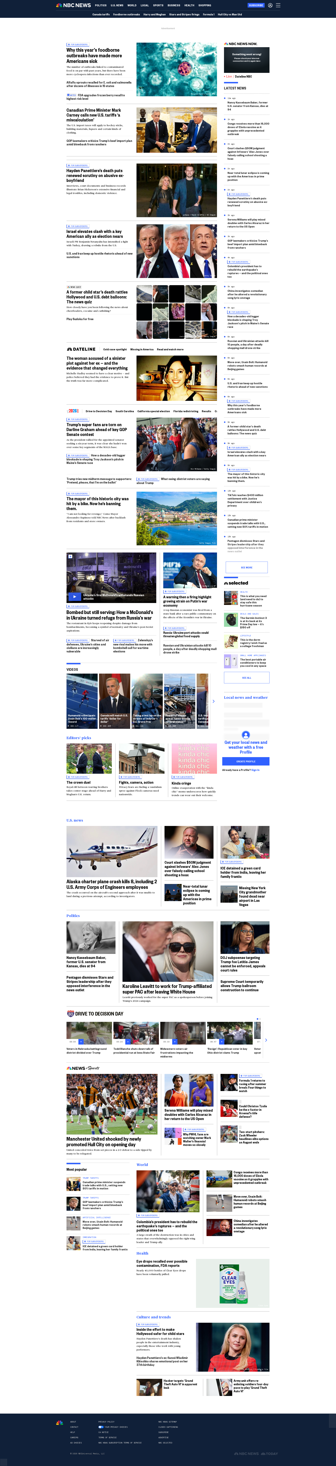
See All (246, 677)
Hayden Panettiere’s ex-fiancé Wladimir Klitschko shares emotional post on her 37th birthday (162, 1361)
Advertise (163, 1437)
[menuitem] (101, 5)
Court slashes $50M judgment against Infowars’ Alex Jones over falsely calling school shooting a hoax (248, 153)
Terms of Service (107, 1437)
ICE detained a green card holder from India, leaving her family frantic (243, 872)
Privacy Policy (106, 1422)
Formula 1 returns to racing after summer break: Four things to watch (252, 1085)
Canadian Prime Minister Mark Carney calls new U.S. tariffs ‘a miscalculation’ (93, 114)
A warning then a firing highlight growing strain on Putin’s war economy (187, 601)
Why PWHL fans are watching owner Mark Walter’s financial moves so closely (197, 1139)
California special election (153, 411)
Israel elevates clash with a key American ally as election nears (94, 233)
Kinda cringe (181, 783)
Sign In (255, 769)
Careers (74, 1437)
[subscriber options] (270, 5)
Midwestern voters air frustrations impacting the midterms (176, 1052)
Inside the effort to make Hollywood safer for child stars (160, 1331)
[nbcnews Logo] (59, 1423)
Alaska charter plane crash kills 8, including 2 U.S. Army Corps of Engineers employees (111, 884)
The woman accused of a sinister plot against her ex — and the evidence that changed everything (97, 363)
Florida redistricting (185, 411)
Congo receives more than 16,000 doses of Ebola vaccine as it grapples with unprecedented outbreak (248, 129)
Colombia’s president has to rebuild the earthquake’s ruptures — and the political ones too (247, 271)
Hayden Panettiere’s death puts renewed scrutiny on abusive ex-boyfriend (95, 175)
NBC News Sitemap (167, 1422)
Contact (74, 1427)
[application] (176, 130)
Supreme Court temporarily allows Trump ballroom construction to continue (241, 985)
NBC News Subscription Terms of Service (120, 1443)
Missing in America (141, 349)
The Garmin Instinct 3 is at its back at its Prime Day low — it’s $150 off (253, 622)
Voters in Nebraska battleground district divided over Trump (86, 1050)
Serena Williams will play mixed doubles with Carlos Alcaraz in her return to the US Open (248, 223)
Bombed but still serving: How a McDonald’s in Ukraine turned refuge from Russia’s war (109, 615)
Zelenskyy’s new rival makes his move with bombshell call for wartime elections (133, 645)
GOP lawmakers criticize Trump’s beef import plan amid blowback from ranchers (99, 142)
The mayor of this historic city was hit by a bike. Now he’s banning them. (97, 503)
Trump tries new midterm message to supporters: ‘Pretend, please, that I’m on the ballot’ (99, 480)
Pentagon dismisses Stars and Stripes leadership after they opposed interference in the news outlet (246, 546)
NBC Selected (165, 1443)
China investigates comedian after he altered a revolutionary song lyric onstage (247, 294)
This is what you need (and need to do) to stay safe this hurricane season (253, 600)
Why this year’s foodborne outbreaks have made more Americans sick (94, 55)
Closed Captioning (168, 1427)
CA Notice (103, 1432)
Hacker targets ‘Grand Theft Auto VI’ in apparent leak (180, 1383)
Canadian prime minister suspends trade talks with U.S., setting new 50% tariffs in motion (247, 523)
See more (247, 567)
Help (72, 1432)
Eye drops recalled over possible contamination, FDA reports (161, 1263)
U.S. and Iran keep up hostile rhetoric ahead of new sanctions (99, 255)
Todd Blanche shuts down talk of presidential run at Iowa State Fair (134, 1050)
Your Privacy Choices (116, 1427)
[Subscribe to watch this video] (111, 578)
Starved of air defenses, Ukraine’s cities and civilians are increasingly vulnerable (87, 645)
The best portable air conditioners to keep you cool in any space (253, 662)
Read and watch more (170, 349)
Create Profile (245, 761)
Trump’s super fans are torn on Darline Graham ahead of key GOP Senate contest (96, 429)
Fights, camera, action (136, 782)
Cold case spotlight (115, 349)
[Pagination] (257, 1019)
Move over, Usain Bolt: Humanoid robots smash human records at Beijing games (247, 365)
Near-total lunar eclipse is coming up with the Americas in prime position (248, 176)
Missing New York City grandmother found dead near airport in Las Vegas (252, 896)
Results (206, 411)
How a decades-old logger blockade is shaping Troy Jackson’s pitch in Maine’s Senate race (95, 459)
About (73, 1422)
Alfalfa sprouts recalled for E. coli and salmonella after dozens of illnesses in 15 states (99, 84)
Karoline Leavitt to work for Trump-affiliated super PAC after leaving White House (167, 989)
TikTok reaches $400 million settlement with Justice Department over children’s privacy (245, 500)
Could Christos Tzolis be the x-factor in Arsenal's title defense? (253, 1111)
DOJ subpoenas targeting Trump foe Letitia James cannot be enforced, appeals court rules (242, 963)
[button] (145, 5)
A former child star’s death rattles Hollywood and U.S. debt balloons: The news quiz (97, 296)
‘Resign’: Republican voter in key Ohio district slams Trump (227, 1050)
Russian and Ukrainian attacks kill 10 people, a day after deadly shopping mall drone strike (189, 648)
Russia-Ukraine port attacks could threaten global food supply (186, 634)
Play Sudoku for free (79, 319)
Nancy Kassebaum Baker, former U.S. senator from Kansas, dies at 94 (247, 105)
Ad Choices (76, 1443)
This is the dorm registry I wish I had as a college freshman (253, 643)
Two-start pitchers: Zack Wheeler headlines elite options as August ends (254, 1137)
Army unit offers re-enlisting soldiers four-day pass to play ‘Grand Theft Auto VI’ (251, 1385)
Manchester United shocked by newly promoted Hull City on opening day (103, 1141)
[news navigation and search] (278, 5)
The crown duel (78, 782)
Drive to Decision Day (99, 411)
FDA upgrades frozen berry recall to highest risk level (95, 96)
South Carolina (124, 411)
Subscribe (163, 1432)
